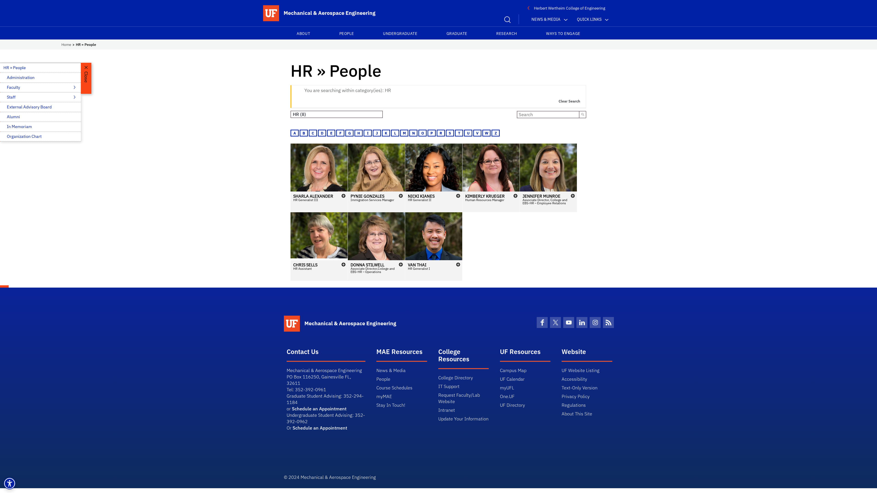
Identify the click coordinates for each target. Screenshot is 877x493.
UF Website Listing (581, 370)
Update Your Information (463, 419)
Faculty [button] (14, 87)
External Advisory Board (29, 107)
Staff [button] (11, 97)
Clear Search (569, 101)
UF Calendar (512, 379)
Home (66, 44)
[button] (319, 178)
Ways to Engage (563, 33)
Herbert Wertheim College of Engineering (569, 8)
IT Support (449, 386)
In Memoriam (19, 126)
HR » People (14, 67)
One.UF (507, 396)
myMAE (384, 396)
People (346, 33)
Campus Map (513, 370)
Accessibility (574, 379)
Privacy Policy (576, 396)
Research (506, 33)
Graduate (456, 33)
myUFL (507, 388)
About (303, 33)
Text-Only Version (579, 388)
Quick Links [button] (589, 19)
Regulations (574, 405)
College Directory (455, 378)
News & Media (391, 370)
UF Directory (512, 405)
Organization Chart (24, 136)
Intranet (446, 410)
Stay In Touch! (390, 405)
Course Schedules (394, 388)
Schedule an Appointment (319, 409)
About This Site (577, 414)
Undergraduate (400, 33)
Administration (20, 77)
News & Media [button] (545, 19)
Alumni (13, 116)
